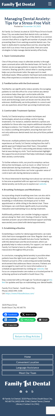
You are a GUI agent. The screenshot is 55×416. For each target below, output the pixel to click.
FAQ (37, 404)
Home (27, 356)
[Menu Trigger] (49, 3)
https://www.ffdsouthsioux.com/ (20, 293)
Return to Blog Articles (27, 336)
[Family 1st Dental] (18, 4)
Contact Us (29, 404)
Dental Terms (37, 401)
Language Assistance (27, 367)
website (42, 184)
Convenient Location (27, 362)
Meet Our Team (27, 372)
